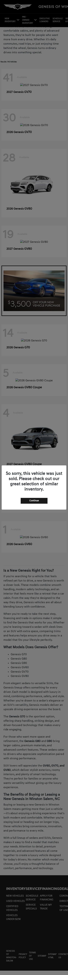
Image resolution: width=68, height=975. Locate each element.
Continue (34, 501)
